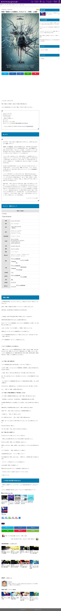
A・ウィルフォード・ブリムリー (17, 240)
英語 (12, 279)
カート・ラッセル (14, 239)
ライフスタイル (36, 1)
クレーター (33, 173)
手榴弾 (32, 148)
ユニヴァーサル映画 (24, 260)
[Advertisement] (20, 88)
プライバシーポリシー (49, 1)
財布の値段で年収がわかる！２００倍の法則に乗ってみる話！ (49, 40)
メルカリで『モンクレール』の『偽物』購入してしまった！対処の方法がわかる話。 (49, 32)
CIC (16, 262)
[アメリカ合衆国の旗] (15, 260)
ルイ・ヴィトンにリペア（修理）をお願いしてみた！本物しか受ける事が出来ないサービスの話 (49, 23)
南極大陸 (11, 146)
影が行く (14, 227)
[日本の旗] (13, 262)
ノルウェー (16, 146)
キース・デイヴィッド (15, 243)
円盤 (17, 141)
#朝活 (19, 123)
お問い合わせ (55, 1)
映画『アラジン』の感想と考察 (4, 514)
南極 (7, 143)
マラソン (43, 1)
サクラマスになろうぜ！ (10, 2)
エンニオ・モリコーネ (15, 245)
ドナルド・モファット (15, 241)
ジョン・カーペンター (15, 220)
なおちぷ (10, 581)
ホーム (32, 1)
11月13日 (20, 269)
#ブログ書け (15, 123)
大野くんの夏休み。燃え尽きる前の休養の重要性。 (17, 502)
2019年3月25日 (30, 126)
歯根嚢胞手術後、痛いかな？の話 (30, 502)
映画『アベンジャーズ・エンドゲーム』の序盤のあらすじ (11, 503)
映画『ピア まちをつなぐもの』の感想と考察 (24, 502)
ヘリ (23, 146)
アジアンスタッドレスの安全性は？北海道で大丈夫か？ (49, 28)
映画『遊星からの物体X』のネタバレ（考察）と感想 (49, 36)
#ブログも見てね (24, 123)
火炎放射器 (34, 169)
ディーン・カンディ (15, 248)
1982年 (4, 146)
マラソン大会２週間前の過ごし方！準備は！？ (4, 502)
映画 (41, 1)
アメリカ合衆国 (23, 276)
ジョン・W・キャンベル (16, 226)
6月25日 (24, 267)
